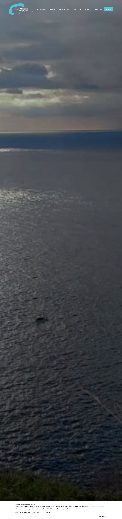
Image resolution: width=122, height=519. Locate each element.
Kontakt (108, 9)
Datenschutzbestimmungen (96, 506)
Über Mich (77, 9)
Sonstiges (98, 9)
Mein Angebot (41, 9)
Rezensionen (64, 9)
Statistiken (38, 512)
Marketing (48, 512)
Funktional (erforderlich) (24, 512)
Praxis (52, 9)
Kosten (87, 9)
